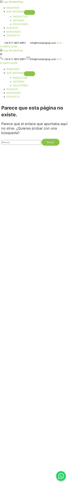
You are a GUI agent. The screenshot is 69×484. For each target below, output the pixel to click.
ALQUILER (12, 27)
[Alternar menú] (29, 12)
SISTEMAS (18, 20)
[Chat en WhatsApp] (61, 476)
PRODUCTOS (20, 16)
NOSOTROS (12, 7)
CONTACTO (13, 35)
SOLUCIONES (20, 24)
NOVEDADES (13, 31)
